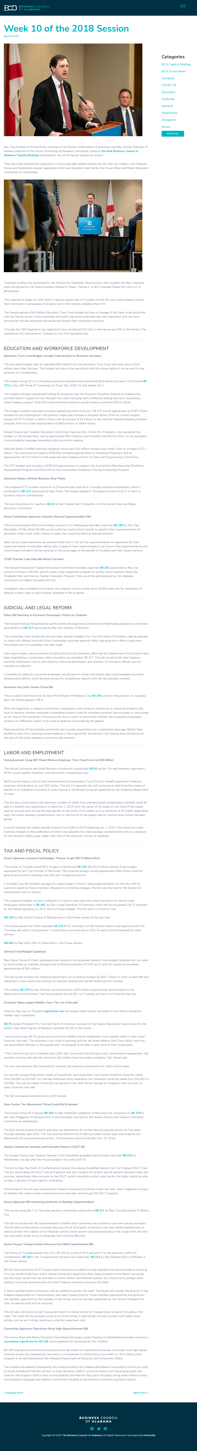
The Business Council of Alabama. (82, 1435)
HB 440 (9, 943)
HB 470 (127, 1155)
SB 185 (40, 905)
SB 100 (96, 696)
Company (168, 78)
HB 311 (95, 1257)
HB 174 (26, 491)
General (167, 106)
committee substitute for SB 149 (26, 1341)
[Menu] (183, 6)
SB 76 (8, 1024)
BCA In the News (174, 71)
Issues (166, 127)
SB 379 (136, 1113)
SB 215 (58, 926)
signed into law (54, 1011)
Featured (168, 99)
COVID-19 (169, 85)
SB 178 (81, 867)
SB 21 (51, 504)
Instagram (169, 120)
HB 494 (49, 1113)
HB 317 (28, 628)
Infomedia (149, 1435)
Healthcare (169, 113)
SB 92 (93, 769)
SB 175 (24, 990)
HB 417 (99, 1210)
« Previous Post (13, 1393)
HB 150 (9, 917)
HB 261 (104, 568)
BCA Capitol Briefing (176, 64)
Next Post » (141, 1393)
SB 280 (118, 525)
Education (168, 92)
